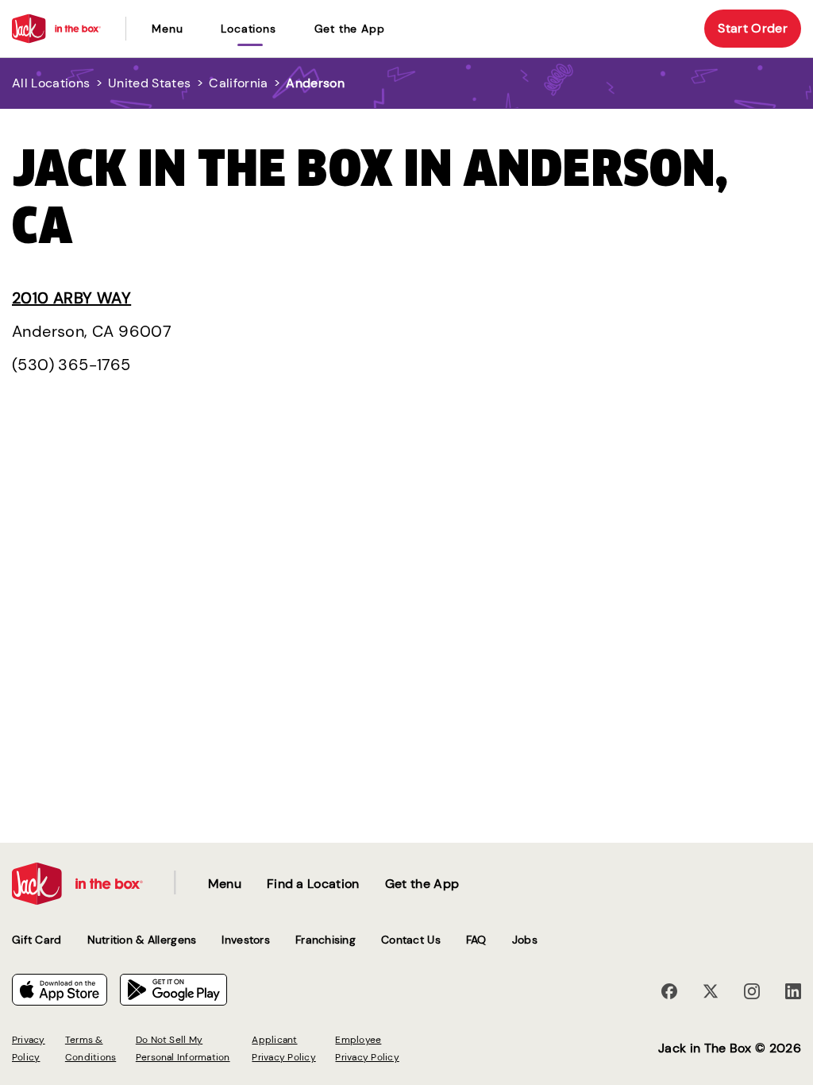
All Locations (51, 83)
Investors (246, 939)
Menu (167, 28)
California (238, 83)
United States (149, 83)
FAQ (476, 939)
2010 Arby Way (71, 298)
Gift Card (37, 939)
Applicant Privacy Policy (283, 1048)
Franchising (325, 939)
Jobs (525, 939)
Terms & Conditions (90, 1048)
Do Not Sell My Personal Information (183, 1048)
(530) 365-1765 (71, 364)
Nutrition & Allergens (142, 939)
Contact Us (411, 939)
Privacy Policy (28, 1048)
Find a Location (313, 883)
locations (248, 28)
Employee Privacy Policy (367, 1048)
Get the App (349, 28)
